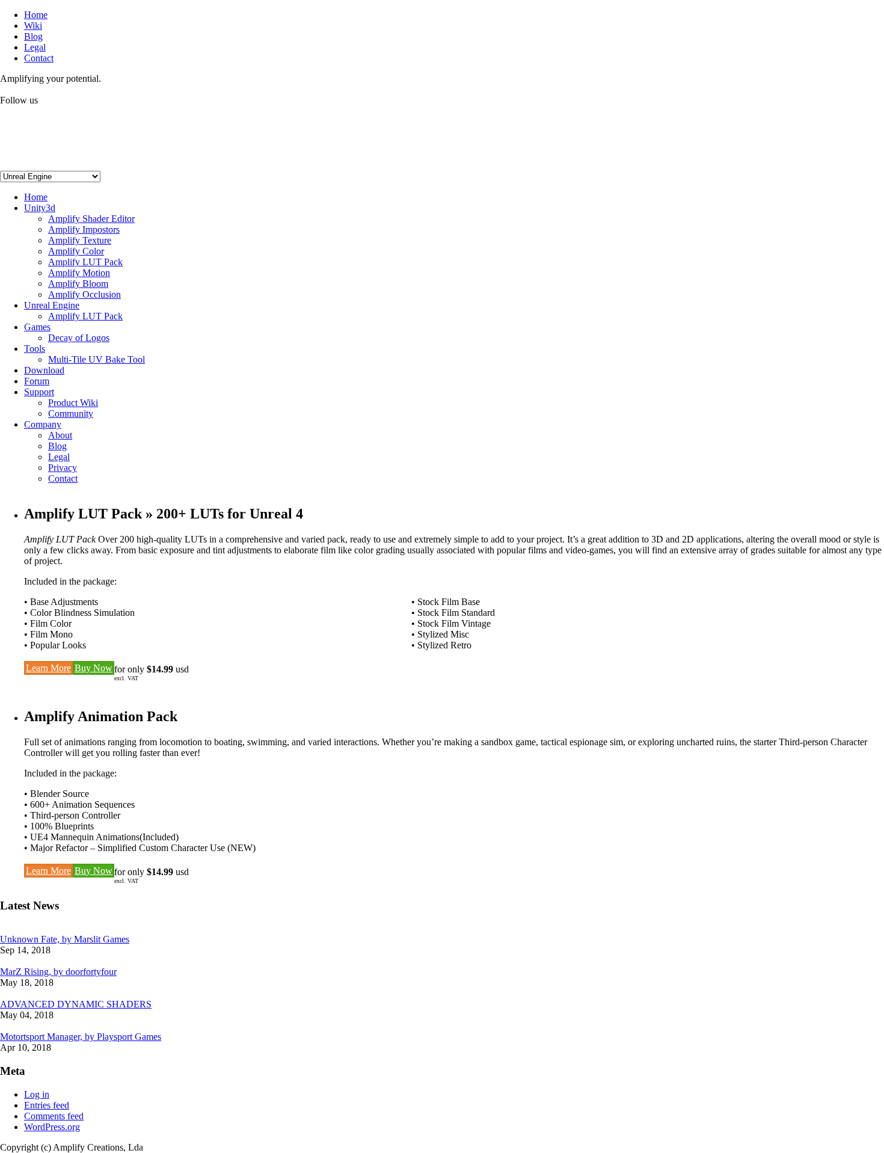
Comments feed (54, 1116)
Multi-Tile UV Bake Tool (96, 359)
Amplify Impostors (84, 229)
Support (39, 392)
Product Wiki (73, 403)
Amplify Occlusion (84, 294)
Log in (36, 1094)
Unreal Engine (51, 305)
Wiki (33, 25)
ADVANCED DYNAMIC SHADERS (76, 1004)
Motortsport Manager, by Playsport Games (80, 1037)
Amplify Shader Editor (91, 219)
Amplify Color (76, 251)
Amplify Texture (79, 240)
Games (37, 327)
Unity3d (39, 208)
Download (44, 370)
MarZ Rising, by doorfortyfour (58, 972)
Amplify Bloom (78, 283)
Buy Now (93, 668)
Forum (36, 381)
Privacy (62, 468)
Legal (35, 47)
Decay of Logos (78, 338)
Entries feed (46, 1105)
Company (42, 424)
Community (70, 413)
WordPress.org (52, 1127)
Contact (39, 58)
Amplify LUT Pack (85, 262)
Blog (33, 36)
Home (36, 15)
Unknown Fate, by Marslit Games (64, 939)
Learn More (48, 668)
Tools (34, 348)
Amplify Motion (79, 273)
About (60, 435)
